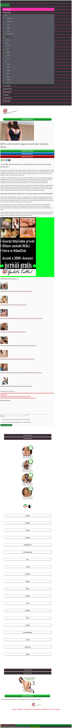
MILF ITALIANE (6, 85)
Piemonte (8, 30)
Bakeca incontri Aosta (48, 393)
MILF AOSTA (3, 394)
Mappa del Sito (45, 709)
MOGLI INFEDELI (7, 91)
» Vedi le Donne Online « (27, 695)
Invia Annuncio (28, 709)
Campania (8, 70)
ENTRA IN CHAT (7, 9)
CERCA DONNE (7, 12)
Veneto (8, 39)
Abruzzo (28, 515)
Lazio (27, 559)
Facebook (57, 709)
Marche (8, 52)
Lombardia (8, 27)
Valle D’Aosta (9, 36)
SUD (5, 61)
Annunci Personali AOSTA (35, 393)
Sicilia (8, 82)
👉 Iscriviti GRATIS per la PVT (8, 725)
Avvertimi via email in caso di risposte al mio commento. (16, 419)
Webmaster (20, 709)
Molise (8, 73)
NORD (6, 15)
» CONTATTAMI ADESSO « (27, 119)
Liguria (8, 24)
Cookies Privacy (37, 709)
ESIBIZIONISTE (6, 101)
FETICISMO (6, 94)
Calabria (8, 67)
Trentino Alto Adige (10, 33)
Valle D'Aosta (28, 647)
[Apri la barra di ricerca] (1, 2)
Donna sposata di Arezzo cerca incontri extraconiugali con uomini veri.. (18, 398)
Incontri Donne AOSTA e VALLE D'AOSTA (10, 393)
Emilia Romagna (9, 18)
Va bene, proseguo (35, 726)
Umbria (8, 58)
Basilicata (8, 64)
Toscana (8, 55)
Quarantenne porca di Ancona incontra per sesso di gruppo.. (15, 396)
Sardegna (8, 79)
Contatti (14, 709)
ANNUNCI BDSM (7, 98)
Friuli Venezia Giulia (10, 21)
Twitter (52, 709)
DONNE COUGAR (7, 88)
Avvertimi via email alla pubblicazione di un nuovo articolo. (16, 422)
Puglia (8, 76)
